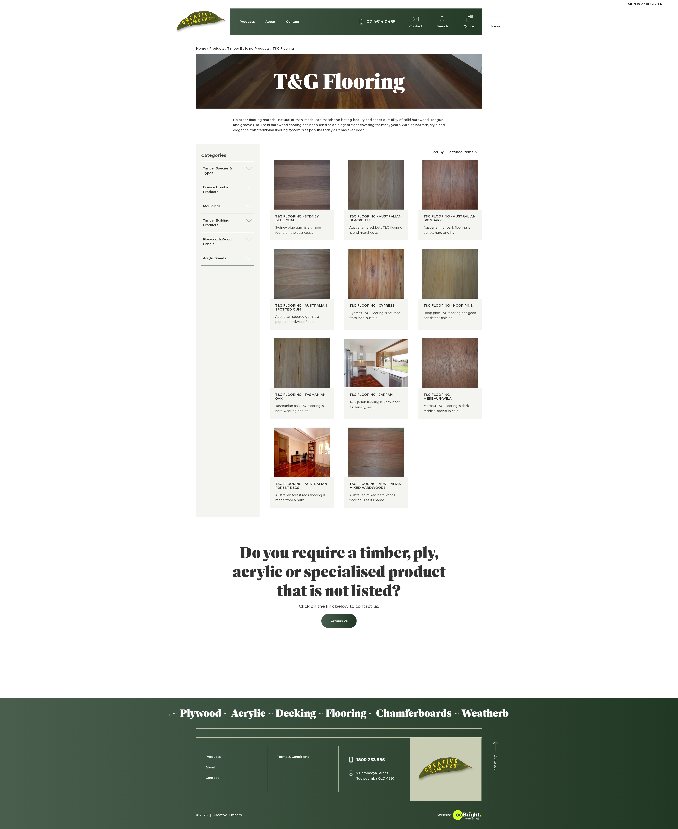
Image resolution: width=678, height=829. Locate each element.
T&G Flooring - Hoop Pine (448, 306)
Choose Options (302, 191)
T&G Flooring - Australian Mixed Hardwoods (375, 486)
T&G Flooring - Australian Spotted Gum (301, 307)
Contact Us (339, 620)
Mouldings (212, 206)
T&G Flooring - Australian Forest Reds (301, 486)
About (270, 22)
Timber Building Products (216, 223)
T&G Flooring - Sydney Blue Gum (297, 218)
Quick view (302, 178)
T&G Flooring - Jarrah (371, 395)
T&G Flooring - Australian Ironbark (449, 218)
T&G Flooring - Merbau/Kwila (438, 397)
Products (247, 22)
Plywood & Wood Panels (217, 241)
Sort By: (438, 152)
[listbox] (463, 152)
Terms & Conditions (293, 757)
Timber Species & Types (217, 170)
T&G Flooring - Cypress (372, 306)
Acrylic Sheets (214, 258)
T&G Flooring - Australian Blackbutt (375, 218)
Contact (292, 22)
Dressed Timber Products (216, 189)
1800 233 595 (370, 759)
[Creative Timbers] (200, 21)
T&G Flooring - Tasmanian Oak (300, 397)
